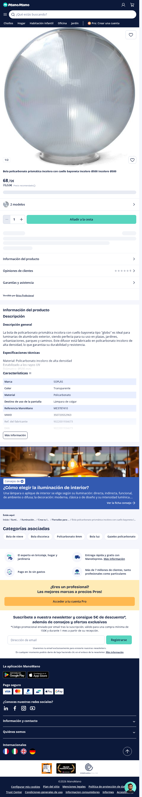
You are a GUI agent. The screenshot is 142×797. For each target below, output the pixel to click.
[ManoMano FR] (6, 751)
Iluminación (17, 519)
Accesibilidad (125, 792)
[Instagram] (24, 708)
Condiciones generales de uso (44, 792)
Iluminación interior (32, 519)
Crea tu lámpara (46, 519)
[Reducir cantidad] (6, 219)
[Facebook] (15, 708)
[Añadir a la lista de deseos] (132, 160)
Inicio (6, 519)
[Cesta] (132, 5)
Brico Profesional (25, 295)
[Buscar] (13, 14)
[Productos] (5, 14)
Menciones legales (74, 786)
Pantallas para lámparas (65, 519)
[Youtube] (33, 708)
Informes (108, 792)
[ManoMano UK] (24, 751)
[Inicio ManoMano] (60, 5)
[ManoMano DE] (33, 751)
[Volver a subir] (127, 751)
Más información (115, 652)
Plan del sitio (51, 786)
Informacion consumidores (83, 792)
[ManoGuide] (130, 787)
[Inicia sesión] (123, 5)
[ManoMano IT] (15, 751)
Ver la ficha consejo (119, 503)
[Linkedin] (6, 708)
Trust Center (14, 792)
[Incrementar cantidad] (21, 219)
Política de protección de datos (108, 786)
